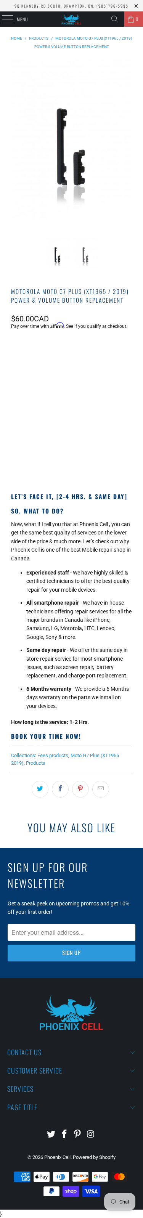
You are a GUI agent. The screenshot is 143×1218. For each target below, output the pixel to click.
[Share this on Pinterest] (80, 789)
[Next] (124, 148)
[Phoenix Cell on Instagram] (91, 1135)
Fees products (52, 755)
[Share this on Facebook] (60, 789)
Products (35, 763)
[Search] (115, 19)
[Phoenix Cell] (72, 19)
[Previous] (18, 148)
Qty (15, 385)
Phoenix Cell (57, 1157)
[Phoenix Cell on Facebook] (64, 1135)
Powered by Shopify (94, 1157)
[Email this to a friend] (100, 789)
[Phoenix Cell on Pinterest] (78, 1135)
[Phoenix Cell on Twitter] (51, 1135)
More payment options (71, 459)
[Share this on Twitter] (40, 789)
